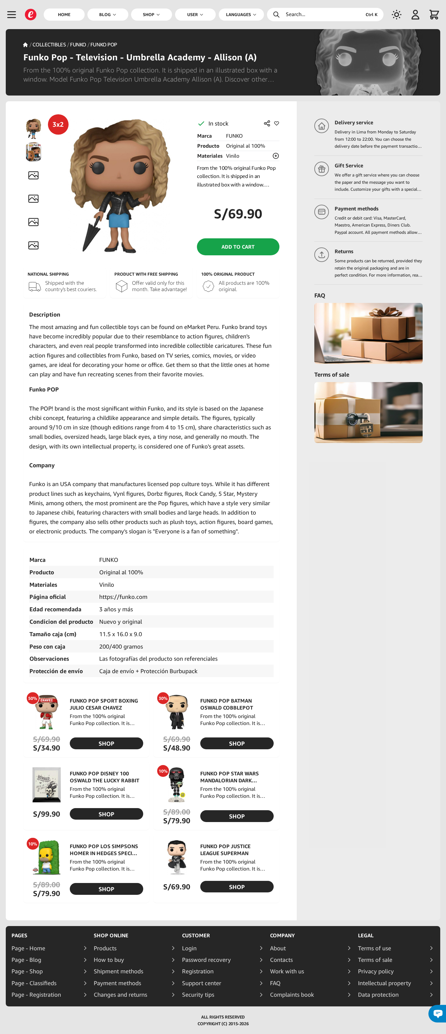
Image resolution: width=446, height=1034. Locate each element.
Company (282, 935)
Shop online (111, 935)
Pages (19, 935)
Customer (196, 935)
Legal (365, 935)
